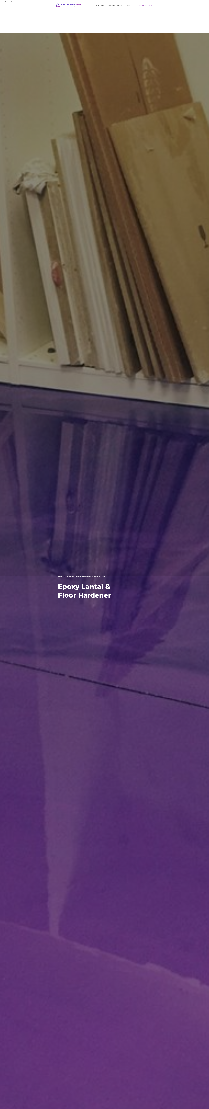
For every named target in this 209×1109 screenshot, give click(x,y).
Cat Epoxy (111, 5)
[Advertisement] (104, 20)
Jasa (102, 5)
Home (97, 5)
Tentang (129, 5)
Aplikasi (119, 5)
